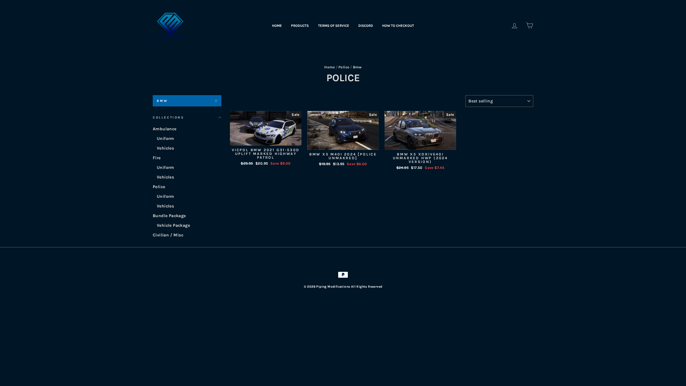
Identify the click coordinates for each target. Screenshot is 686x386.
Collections (168, 117)
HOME (277, 26)
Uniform (165, 138)
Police (343, 67)
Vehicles (165, 148)
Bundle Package (169, 215)
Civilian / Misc (168, 234)
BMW (162, 101)
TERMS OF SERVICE (333, 26)
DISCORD (365, 26)
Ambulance (165, 128)
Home (329, 67)
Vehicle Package (173, 225)
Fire (157, 157)
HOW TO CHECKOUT (398, 26)
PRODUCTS (300, 26)
